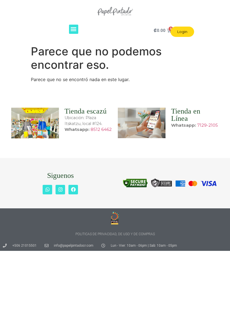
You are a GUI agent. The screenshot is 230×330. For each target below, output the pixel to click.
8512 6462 (101, 129)
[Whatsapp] (47, 189)
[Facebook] (73, 189)
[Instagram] (60, 189)
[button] (73, 29)
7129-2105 (207, 125)
